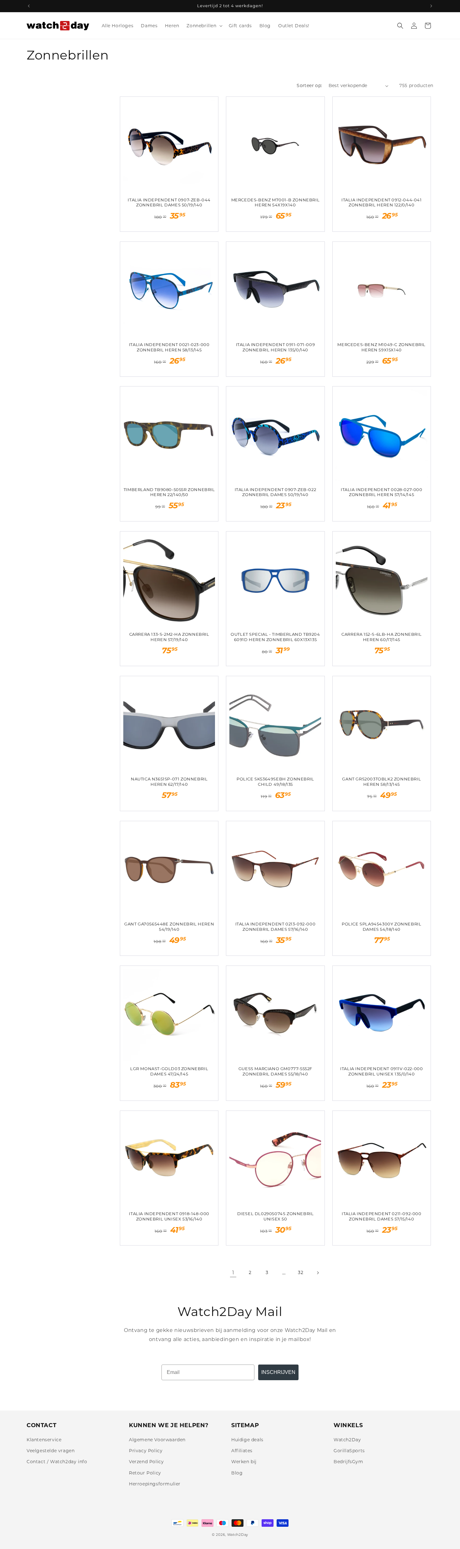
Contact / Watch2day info (57, 1461)
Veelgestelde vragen (50, 1450)
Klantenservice (44, 1440)
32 (300, 1272)
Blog (237, 1473)
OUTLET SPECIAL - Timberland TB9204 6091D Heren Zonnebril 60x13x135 (275, 637)
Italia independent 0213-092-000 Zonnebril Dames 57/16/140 (275, 926)
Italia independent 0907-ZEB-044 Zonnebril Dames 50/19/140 (169, 202)
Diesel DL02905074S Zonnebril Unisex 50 (275, 1216)
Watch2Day (347, 1440)
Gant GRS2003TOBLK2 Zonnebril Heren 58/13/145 (381, 781)
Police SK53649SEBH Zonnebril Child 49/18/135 (275, 781)
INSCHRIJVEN (278, 1372)
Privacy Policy (145, 1450)
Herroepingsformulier (155, 1484)
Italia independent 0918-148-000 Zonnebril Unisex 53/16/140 (169, 1216)
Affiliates (242, 1450)
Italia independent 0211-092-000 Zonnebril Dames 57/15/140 (382, 1216)
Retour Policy (145, 1473)
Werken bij (244, 1461)
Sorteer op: (309, 85)
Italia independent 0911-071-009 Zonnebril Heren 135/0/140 (275, 347)
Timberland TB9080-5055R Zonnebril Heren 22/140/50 (169, 492)
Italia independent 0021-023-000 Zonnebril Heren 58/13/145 (169, 347)
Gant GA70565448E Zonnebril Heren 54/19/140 (169, 926)
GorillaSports (349, 1450)
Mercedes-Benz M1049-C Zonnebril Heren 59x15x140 (381, 347)
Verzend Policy (146, 1461)
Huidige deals (247, 1440)
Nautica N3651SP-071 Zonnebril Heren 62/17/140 (169, 781)
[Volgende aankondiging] (431, 6)
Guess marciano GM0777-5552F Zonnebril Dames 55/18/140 (275, 1071)
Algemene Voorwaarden (157, 1440)
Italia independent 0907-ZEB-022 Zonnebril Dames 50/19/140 (275, 492)
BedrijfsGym (348, 1461)
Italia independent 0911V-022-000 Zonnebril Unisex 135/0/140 (381, 1071)
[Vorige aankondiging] (29, 6)
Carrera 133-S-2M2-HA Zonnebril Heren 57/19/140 (169, 637)
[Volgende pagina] (318, 1273)
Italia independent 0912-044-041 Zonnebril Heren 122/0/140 (381, 202)
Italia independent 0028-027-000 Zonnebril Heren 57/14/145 (381, 492)
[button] (204, 25)
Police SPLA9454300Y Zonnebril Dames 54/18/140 (381, 926)
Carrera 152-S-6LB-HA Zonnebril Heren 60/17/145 (381, 637)
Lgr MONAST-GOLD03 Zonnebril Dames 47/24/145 (169, 1071)
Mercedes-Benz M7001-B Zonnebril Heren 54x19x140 (275, 202)
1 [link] (233, 1273)
